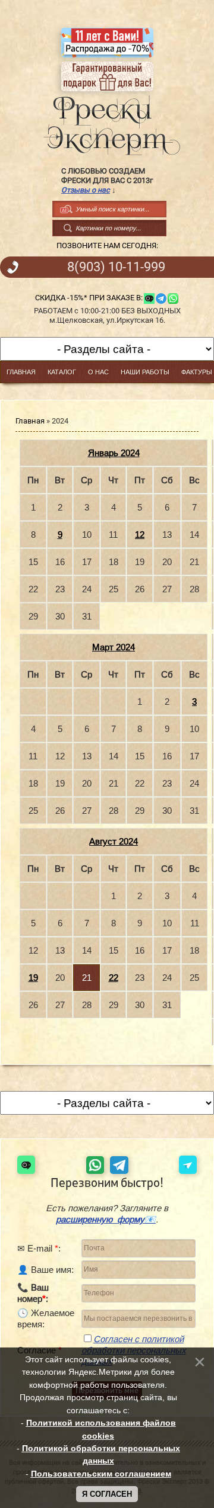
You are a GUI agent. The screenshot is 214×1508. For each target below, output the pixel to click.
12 (139, 535)
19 (33, 978)
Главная (30, 420)
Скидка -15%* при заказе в (88, 297)
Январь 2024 (114, 453)
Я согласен (107, 1494)
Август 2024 (113, 841)
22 (113, 978)
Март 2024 (113, 647)
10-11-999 (116, 267)
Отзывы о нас (85, 189)
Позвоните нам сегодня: (107, 245)
